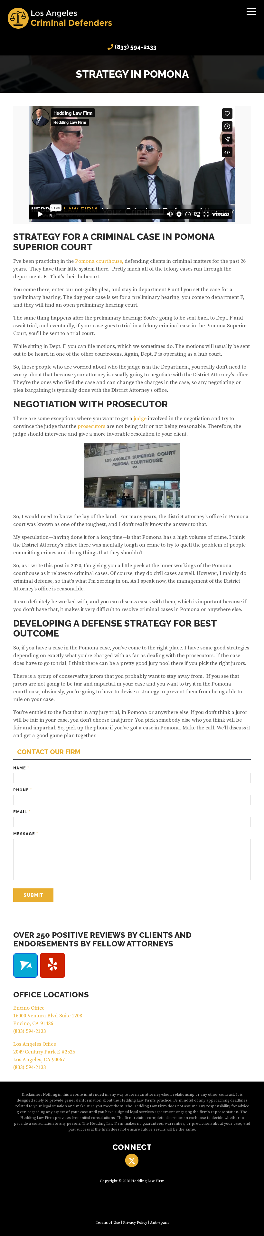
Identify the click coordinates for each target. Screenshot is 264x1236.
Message (25, 834)
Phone (22, 790)
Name (21, 768)
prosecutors (91, 426)
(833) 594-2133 (135, 47)
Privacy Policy (135, 1222)
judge (140, 418)
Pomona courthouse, (99, 261)
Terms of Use (108, 1222)
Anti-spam (159, 1222)
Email (21, 812)
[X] (131, 1160)
